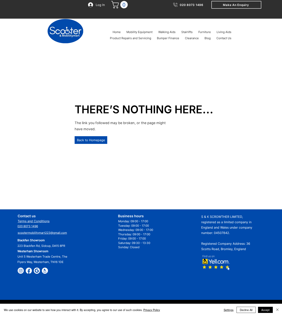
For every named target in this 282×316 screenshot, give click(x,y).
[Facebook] (29, 271)
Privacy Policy (151, 310)
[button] (236, 5)
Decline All (246, 310)
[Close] (277, 310)
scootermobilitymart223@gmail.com (42, 233)
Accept (265, 310)
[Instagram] (21, 271)
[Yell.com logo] (45, 271)
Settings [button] (228, 310)
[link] (120, 4)
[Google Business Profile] (37, 271)
